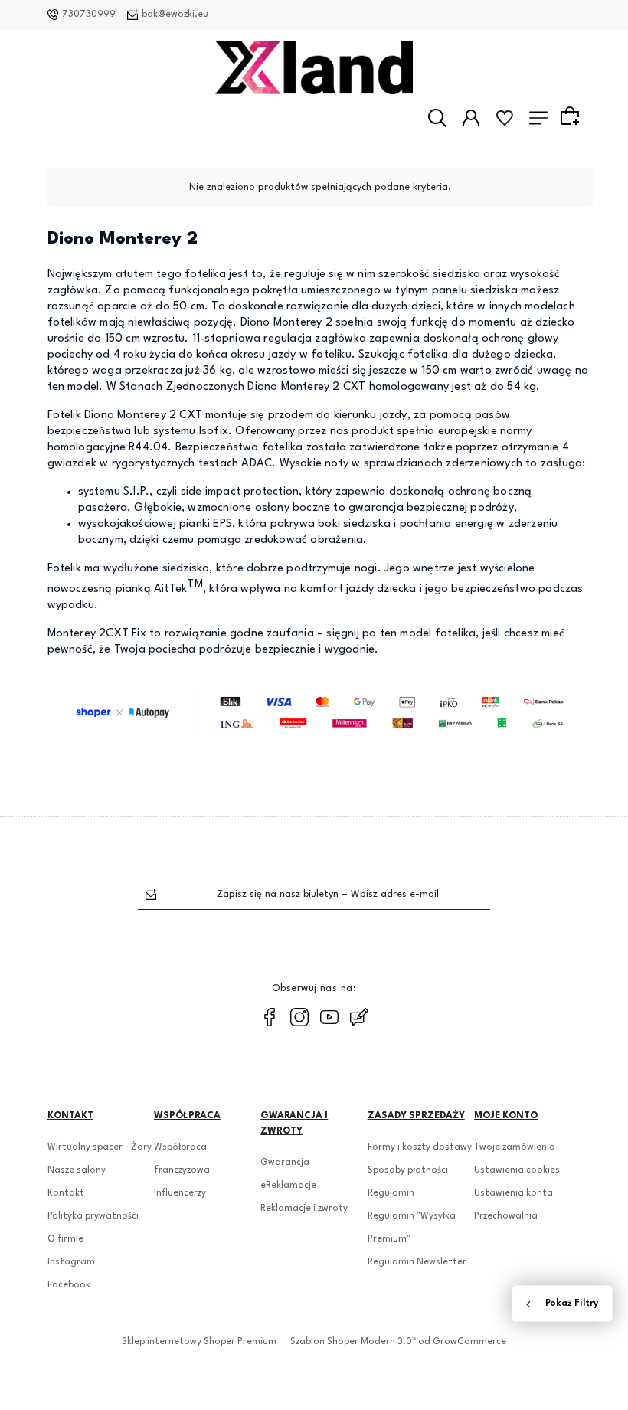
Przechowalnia (506, 1216)
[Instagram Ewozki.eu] (299, 1017)
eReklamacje (288, 1185)
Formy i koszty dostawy (420, 1147)
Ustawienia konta (513, 1193)
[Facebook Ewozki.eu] (269, 1017)
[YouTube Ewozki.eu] (329, 1017)
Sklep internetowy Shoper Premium (199, 1341)
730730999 (89, 14)
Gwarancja (284, 1162)
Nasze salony (76, 1170)
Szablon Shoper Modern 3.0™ (353, 1341)
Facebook (68, 1285)
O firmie (65, 1239)
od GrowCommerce (462, 1341)
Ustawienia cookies (517, 1170)
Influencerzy (180, 1193)
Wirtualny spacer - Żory (99, 1147)
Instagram (71, 1262)
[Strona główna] (314, 67)
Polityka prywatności (93, 1216)
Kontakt (65, 1193)
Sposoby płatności (408, 1170)
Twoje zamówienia (514, 1147)
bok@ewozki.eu (175, 14)
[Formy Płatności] (320, 712)
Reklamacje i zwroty (304, 1208)
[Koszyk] (572, 117)
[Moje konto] (471, 118)
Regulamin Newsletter (417, 1262)
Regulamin (391, 1193)
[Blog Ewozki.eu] (359, 1017)
